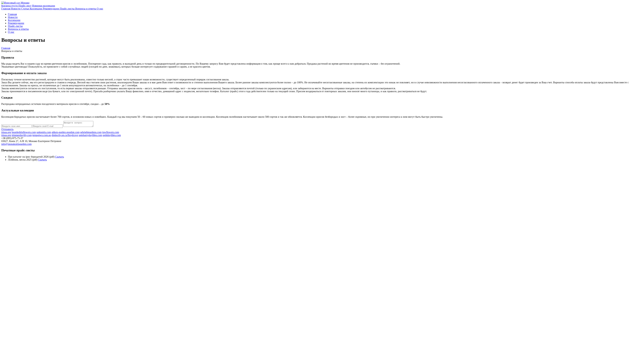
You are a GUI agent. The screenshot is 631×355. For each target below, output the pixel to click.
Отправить (7, 129)
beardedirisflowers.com (24, 132)
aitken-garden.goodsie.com (66, 132)
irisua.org (6, 132)
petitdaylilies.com (112, 135)
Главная (5, 48)
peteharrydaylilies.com (90, 135)
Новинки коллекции (43, 5)
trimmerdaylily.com (22, 135)
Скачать (59, 156)
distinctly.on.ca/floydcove (65, 135)
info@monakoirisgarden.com (16, 144)
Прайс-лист (24, 5)
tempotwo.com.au (41, 135)
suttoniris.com (43, 132)
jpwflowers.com (110, 132)
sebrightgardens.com (91, 132)
